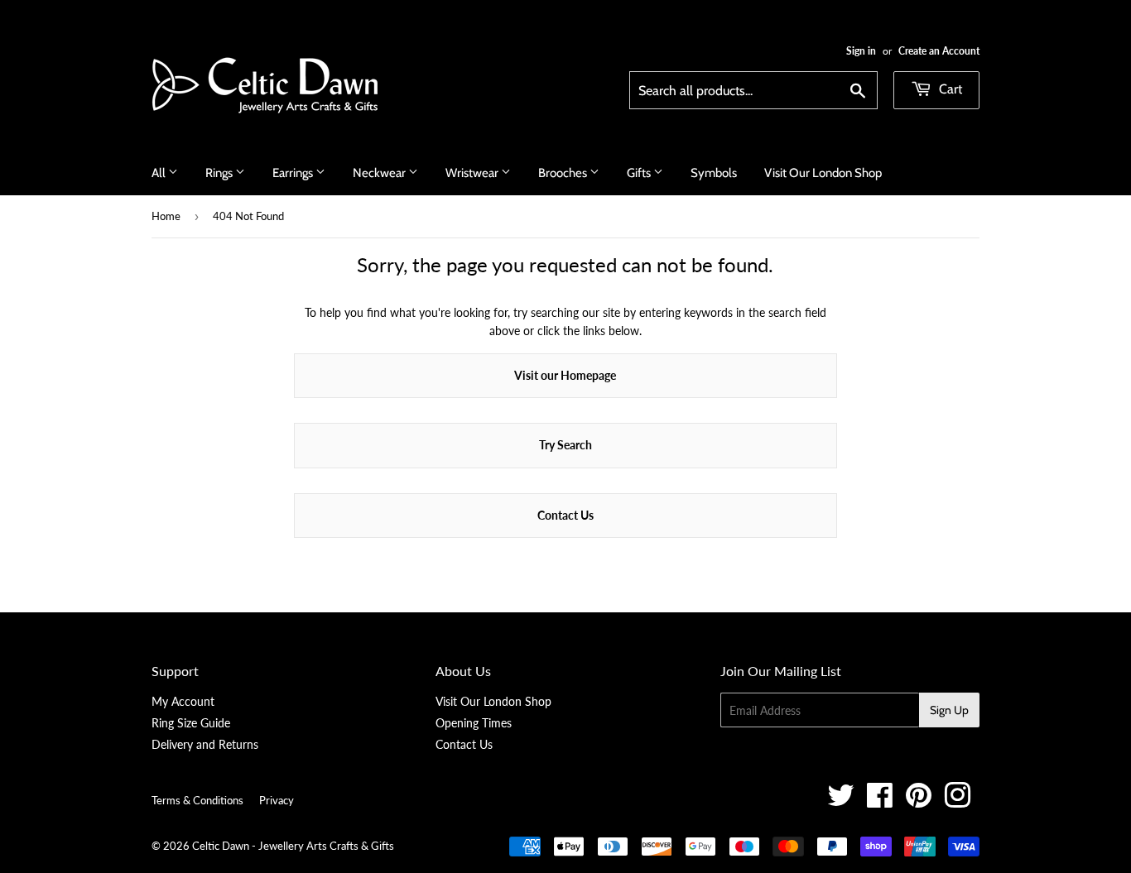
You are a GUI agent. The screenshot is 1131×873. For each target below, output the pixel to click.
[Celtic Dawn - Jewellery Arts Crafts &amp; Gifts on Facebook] (879, 801)
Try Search (565, 445)
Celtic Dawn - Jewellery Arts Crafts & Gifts (293, 845)
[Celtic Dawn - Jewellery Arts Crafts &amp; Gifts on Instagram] (957, 801)
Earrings (293, 172)
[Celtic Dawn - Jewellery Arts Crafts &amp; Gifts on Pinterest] (918, 801)
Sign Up (949, 710)
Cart (949, 89)
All (160, 172)
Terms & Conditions (197, 800)
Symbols (714, 172)
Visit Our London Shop (823, 172)
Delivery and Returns (205, 744)
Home (166, 216)
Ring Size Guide (191, 723)
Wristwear (473, 172)
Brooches (564, 172)
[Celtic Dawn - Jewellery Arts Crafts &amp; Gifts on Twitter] (840, 801)
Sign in (861, 51)
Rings (220, 172)
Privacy (276, 800)
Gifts (640, 172)
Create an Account (938, 51)
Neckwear (380, 172)
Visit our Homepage (565, 375)
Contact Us (565, 515)
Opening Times (474, 723)
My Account (183, 701)
